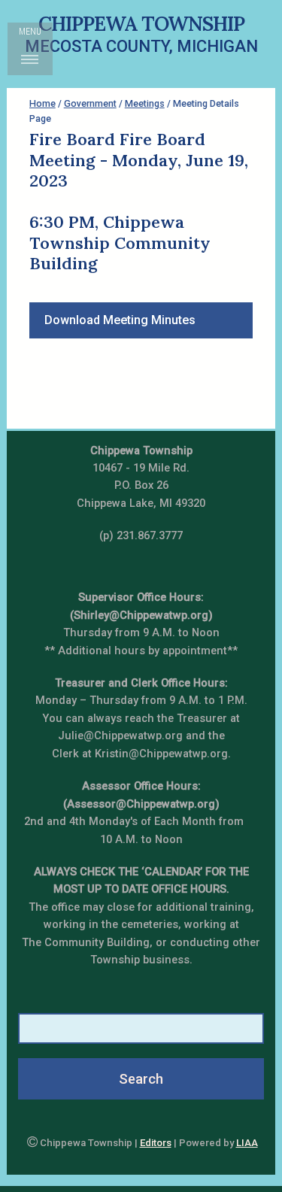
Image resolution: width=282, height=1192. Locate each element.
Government (90, 103)
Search (141, 1079)
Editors (155, 1142)
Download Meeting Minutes (120, 320)
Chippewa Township (141, 23)
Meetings (145, 103)
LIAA (247, 1142)
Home (42, 103)
